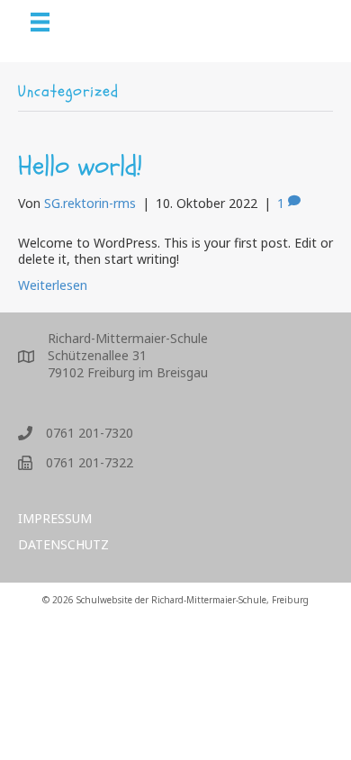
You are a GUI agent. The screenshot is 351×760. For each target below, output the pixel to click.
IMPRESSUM (55, 518)
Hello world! (80, 166)
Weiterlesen (52, 285)
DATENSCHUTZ (63, 544)
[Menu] (40, 22)
